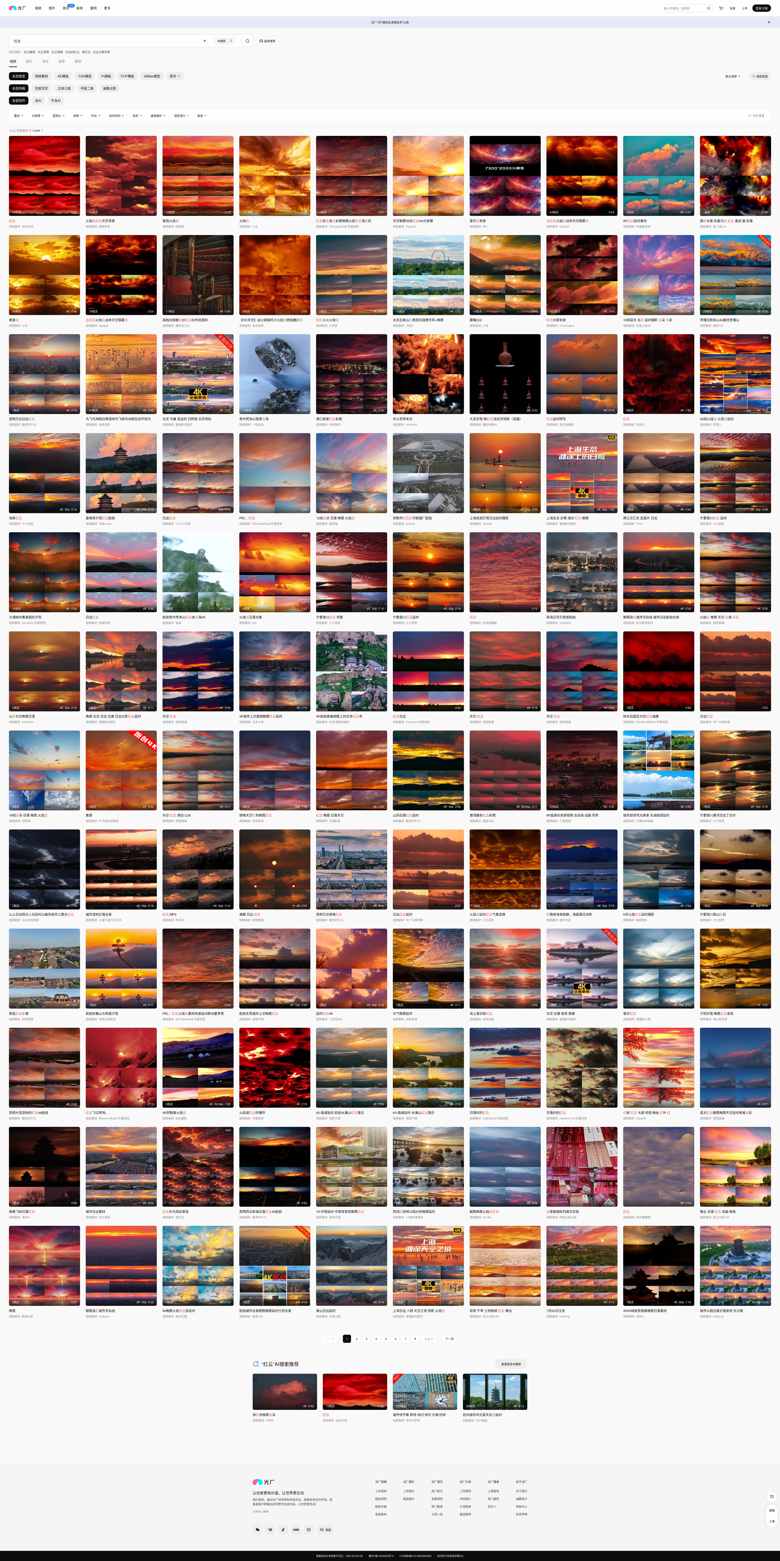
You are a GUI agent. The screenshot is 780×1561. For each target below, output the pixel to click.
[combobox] (38, 8)
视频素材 (41, 76)
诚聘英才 (521, 1499)
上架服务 (493, 1491)
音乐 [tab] (45, 61)
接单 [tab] (61, 61)
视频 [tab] (13, 61)
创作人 (492, 1506)
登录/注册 (762, 8)
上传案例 (465, 1491)
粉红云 (86, 52)
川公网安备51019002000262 (415, 1556)
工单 (772, 1521)
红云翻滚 (29, 52)
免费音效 (437, 1499)
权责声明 (521, 1514)
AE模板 (63, 76)
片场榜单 (465, 1506)
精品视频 (381, 1499)
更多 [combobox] (107, 8)
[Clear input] (205, 41)
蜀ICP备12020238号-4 (381, 1556)
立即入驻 (437, 1514)
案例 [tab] (78, 61)
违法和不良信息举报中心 (450, 1556)
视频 (38, 8)
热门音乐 (437, 1491)
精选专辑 (381, 1506)
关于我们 (521, 1491)
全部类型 (18, 76)
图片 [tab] (29, 61)
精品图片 (409, 1499)
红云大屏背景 (101, 52)
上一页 (330, 1339)
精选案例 (465, 1514)
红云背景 (43, 52)
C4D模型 (85, 76)
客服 (772, 1510)
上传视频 (381, 1491)
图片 (52, 8)
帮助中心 (521, 1506)
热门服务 (493, 1499)
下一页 (449, 1339)
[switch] (224, 41)
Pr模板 (106, 76)
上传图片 (409, 1491)
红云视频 (57, 52)
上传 (745, 8)
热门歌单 (437, 1506)
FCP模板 (127, 76)
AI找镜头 (465, 1499)
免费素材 (381, 1514)
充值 (732, 8)
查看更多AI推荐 (511, 1364)
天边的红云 (72, 52)
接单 (79, 8)
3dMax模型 (152, 76)
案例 (93, 8)
